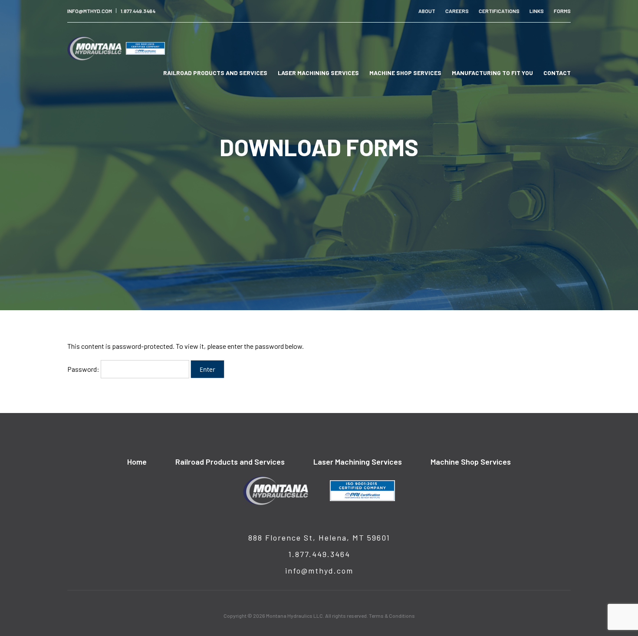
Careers (457, 11)
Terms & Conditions (392, 616)
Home (137, 461)
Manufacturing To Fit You (492, 72)
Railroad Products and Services (215, 72)
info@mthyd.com (89, 11)
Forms (562, 11)
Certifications (499, 11)
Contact (557, 72)
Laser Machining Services (318, 72)
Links (536, 11)
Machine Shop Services (405, 72)
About (426, 11)
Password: (84, 369)
